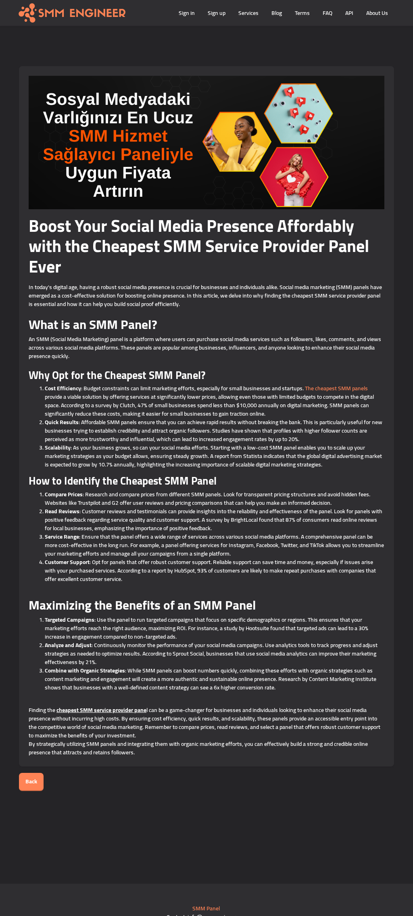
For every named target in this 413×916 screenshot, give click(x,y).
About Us (377, 13)
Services (248, 13)
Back (31, 781)
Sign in (187, 13)
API (349, 13)
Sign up (216, 13)
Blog (276, 13)
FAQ (327, 13)
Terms (302, 13)
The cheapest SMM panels (336, 388)
